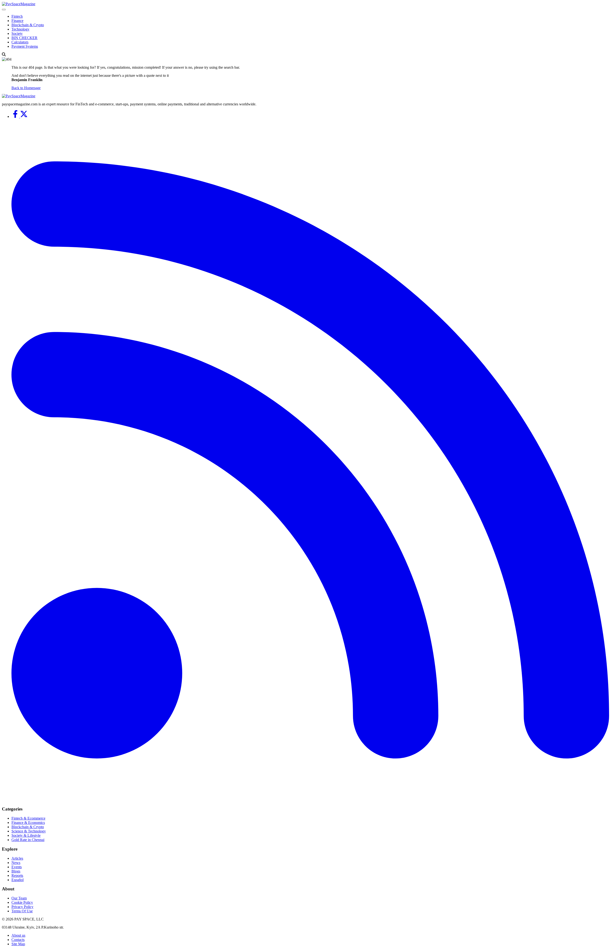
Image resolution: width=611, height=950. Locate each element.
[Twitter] (24, 116)
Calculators (19, 42)
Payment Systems (24, 46)
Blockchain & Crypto (27, 25)
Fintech (17, 16)
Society (17, 33)
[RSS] (310, 800)
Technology (20, 29)
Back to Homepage (26, 88)
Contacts (18, 940)
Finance (17, 21)
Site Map (18, 944)
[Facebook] (15, 116)
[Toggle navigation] (4, 9)
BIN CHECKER (24, 38)
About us (18, 935)
